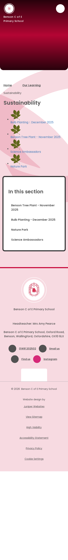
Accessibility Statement (34, 438)
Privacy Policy (34, 448)
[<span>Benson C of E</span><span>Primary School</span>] (9, 8)
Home (7, 85)
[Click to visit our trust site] (34, 375)
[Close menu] (60, 8)
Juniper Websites (34, 406)
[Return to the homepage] (34, 289)
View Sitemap (34, 417)
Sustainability (12, 93)
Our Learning (31, 85)
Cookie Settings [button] (34, 459)
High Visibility (34, 427)
